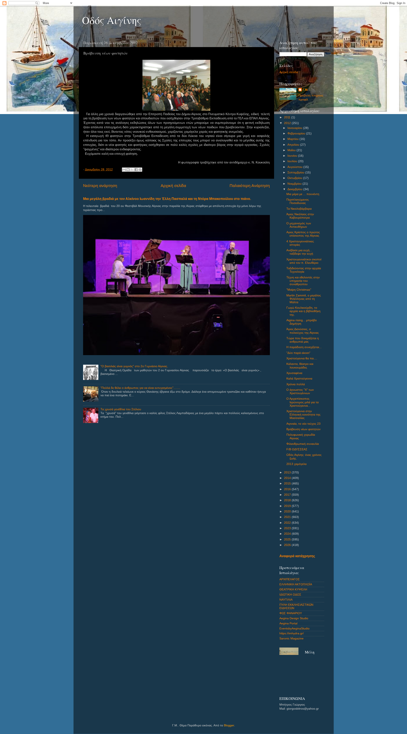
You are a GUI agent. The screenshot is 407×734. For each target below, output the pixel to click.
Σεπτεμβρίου (296, 172)
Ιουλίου (292, 161)
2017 (288, 494)
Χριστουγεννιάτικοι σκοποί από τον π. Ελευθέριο (303, 261)
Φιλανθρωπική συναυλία (302, 443)
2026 (288, 545)
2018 (288, 500)
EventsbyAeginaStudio (294, 628)
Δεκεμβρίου (295, 189)
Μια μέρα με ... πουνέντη (302, 194)
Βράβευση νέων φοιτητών (303, 429)
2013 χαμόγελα (296, 464)
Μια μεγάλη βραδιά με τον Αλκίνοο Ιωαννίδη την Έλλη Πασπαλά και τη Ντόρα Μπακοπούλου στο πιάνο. (167, 199)
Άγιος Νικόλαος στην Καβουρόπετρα (300, 216)
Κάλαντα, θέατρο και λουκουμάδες (299, 365)
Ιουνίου (292, 155)
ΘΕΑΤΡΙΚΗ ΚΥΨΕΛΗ (293, 589)
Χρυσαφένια (294, 373)
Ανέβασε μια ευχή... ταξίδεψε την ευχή (299, 252)
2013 (288, 472)
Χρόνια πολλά (295, 384)
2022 (288, 522)
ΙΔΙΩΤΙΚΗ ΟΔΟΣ (290, 594)
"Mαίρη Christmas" (298, 289)
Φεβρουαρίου (296, 133)
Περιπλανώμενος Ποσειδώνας (297, 201)
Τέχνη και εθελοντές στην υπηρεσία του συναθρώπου (303, 281)
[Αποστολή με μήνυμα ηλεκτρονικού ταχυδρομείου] (124, 169)
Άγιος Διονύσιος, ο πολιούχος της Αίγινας (302, 331)
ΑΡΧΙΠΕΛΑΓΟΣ (289, 579)
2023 (288, 528)
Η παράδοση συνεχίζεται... (304, 347)
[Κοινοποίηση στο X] (132, 169)
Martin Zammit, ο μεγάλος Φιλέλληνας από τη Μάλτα (303, 299)
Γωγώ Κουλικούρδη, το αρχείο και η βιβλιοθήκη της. (303, 311)
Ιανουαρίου (295, 128)
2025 (288, 539)
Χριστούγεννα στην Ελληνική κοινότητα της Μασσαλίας (303, 415)
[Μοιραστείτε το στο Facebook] (136, 169)
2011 (287, 117)
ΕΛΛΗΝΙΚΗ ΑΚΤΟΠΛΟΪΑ (295, 584)
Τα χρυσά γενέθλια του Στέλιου (120, 409)
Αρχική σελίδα (173, 185)
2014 (288, 478)
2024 (288, 533)
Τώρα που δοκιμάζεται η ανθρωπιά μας (302, 340)
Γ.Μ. (305, 89)
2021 (288, 517)
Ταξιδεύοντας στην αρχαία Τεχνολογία (303, 270)
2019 (288, 506)
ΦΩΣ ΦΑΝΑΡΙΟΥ (290, 613)
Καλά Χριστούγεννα (299, 378)
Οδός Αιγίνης (111, 20)
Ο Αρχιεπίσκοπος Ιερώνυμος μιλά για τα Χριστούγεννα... (302, 402)
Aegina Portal (288, 623)
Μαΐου (292, 150)
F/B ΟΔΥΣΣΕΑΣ (296, 449)
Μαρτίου (293, 139)
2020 (288, 511)
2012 (288, 123)
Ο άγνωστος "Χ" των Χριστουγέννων (300, 391)
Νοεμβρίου (294, 183)
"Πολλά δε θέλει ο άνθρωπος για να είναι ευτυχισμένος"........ (140, 387)
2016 (288, 489)
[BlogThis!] (128, 169)
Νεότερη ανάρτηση (100, 185)
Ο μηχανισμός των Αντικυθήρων (298, 225)
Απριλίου (293, 144)
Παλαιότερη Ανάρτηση (250, 185)
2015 (288, 483)
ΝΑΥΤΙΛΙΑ (286, 599)
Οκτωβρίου (295, 178)
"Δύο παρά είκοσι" (298, 352)
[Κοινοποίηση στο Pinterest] (140, 169)
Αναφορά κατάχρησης (297, 556)
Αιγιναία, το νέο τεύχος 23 (303, 423)
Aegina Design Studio (293, 618)
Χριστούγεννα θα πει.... (301, 358)
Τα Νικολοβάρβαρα (299, 208)
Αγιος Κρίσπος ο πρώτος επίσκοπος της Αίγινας (303, 234)
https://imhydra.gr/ (291, 633)
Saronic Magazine (291, 638)
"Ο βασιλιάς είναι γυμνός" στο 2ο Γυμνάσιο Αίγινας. (134, 366)
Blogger (229, 725)
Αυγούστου (295, 167)
